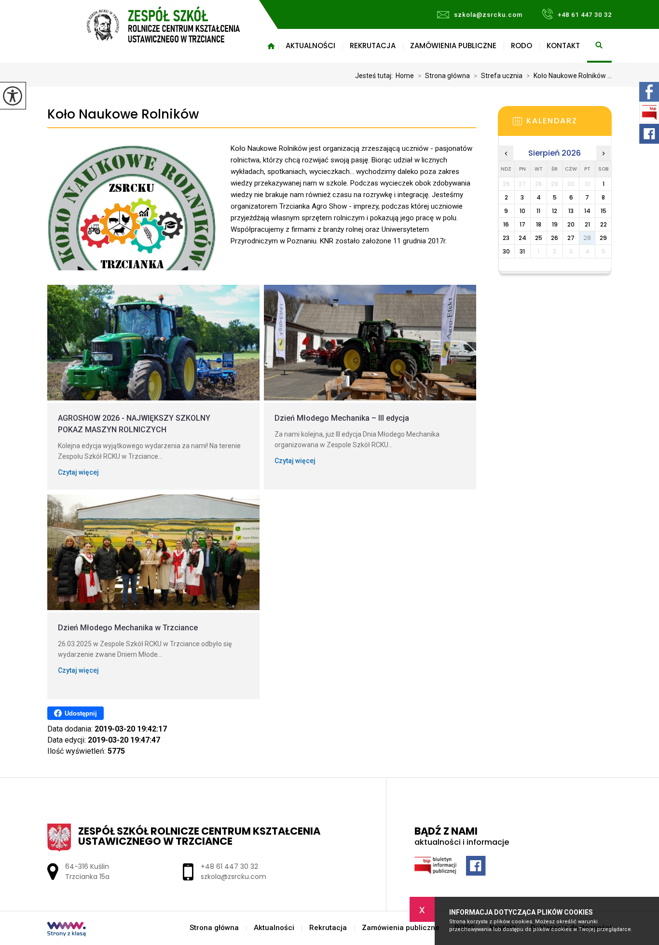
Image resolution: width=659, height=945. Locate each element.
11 (538, 211)
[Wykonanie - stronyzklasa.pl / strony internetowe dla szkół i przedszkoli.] (66, 930)
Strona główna (271, 46)
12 (554, 211)
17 (522, 224)
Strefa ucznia (498, 75)
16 (506, 224)
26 (554, 238)
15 (603, 211)
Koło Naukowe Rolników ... (569, 75)
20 (571, 224)
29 (603, 238)
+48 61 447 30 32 (585, 14)
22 (603, 224)
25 (538, 238)
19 (555, 224)
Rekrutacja (373, 45)
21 (587, 224)
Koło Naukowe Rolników (123, 114)
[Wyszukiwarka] (599, 46)
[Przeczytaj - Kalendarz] (569, 124)
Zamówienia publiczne (453, 45)
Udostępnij (81, 713)
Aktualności (310, 45)
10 (522, 211)
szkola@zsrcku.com (488, 14)
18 (538, 224)
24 (522, 238)
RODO (521, 45)
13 (571, 211)
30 (506, 251)
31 (522, 251)
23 (506, 238)
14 (587, 211)
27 (571, 238)
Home (405, 75)
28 (587, 238)
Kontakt (563, 45)
